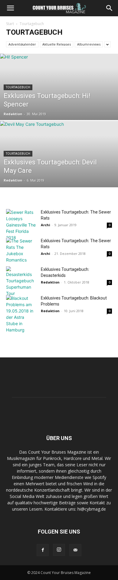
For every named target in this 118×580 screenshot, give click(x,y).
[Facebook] (43, 550)
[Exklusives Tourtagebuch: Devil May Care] (59, 172)
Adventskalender (22, 44)
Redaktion (13, 114)
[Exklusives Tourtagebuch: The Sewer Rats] (21, 225)
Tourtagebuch (18, 87)
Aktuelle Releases (56, 44)
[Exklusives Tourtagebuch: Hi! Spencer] (59, 104)
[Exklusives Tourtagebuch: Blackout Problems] (21, 314)
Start (10, 23)
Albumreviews (88, 44)
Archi (45, 225)
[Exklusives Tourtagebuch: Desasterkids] (21, 281)
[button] (10, 8)
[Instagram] (59, 550)
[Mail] (75, 550)
